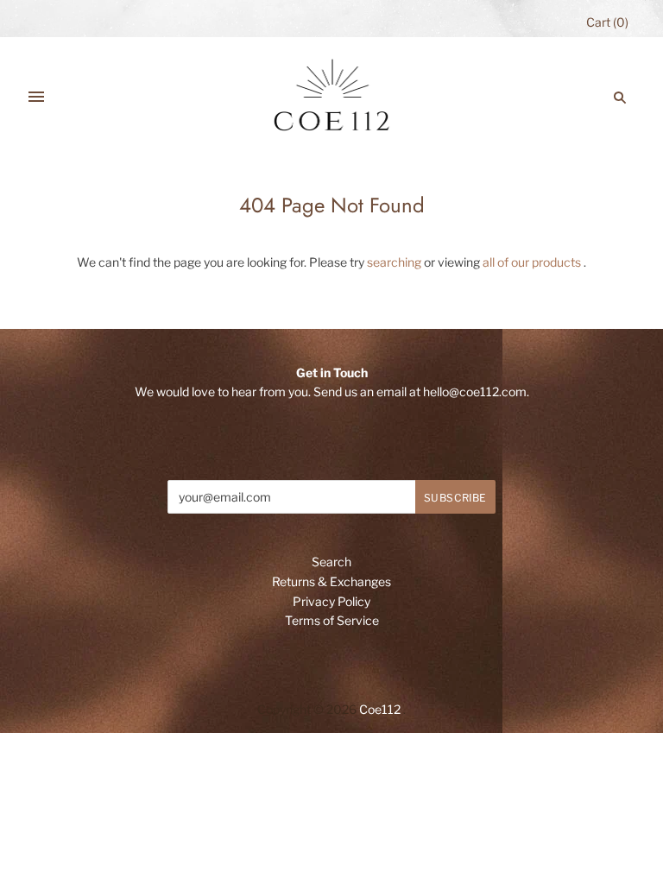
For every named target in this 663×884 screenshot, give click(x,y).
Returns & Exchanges (331, 581)
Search (331, 561)
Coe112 (380, 709)
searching (394, 262)
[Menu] (36, 97)
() (607, 22)
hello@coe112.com (475, 391)
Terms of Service (332, 620)
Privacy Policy (331, 601)
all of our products (532, 262)
